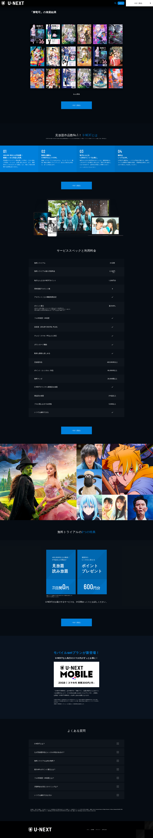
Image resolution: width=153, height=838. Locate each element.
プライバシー (98, 829)
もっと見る (76, 94)
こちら (57, 310)
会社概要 (92, 829)
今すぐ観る (138, 3)
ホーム (88, 829)
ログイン (121, 3)
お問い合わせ (104, 829)
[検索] (115, 3)
